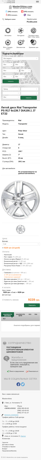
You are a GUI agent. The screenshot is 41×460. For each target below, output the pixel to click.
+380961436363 (10, 408)
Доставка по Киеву (8, 444)
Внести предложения (17, 371)
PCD (4, 67)
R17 (4, 319)
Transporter (22, 124)
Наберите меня (10, 19)
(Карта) (23, 436)
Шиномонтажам (14, 352)
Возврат (4, 449)
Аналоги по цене (20, 315)
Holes (16, 61)
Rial (19, 120)
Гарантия (5, 442)
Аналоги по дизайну (7, 315)
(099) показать (29, 11)
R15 (30, 314)
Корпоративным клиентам (19, 350)
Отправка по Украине (8, 446)
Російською (32, 22)
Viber (29, 15)
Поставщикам (13, 347)
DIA (4, 73)
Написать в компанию (11, 415)
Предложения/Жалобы (9, 451)
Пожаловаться (33, 371)
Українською (32, 19)
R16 (36, 314)
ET (15, 73)
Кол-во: (5, 241)
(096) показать (13, 11)
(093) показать (13, 15)
